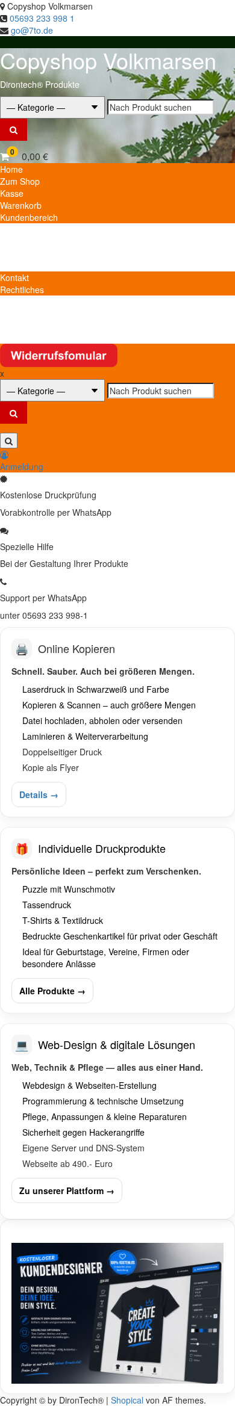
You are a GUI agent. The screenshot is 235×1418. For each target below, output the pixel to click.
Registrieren (23, 253)
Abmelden (19, 241)
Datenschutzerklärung (42, 302)
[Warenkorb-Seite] (4, 156)
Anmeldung (21, 466)
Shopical (127, 1400)
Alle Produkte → (52, 991)
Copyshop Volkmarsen (108, 60)
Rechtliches (22, 289)
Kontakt (14, 277)
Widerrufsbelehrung (37, 338)
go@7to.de (32, 30)
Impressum (21, 326)
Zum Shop (20, 181)
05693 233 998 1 (42, 18)
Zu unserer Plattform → (66, 1190)
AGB (8, 314)
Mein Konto (21, 229)
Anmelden (19, 265)
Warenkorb (21, 205)
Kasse (12, 193)
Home (11, 169)
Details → (38, 794)
